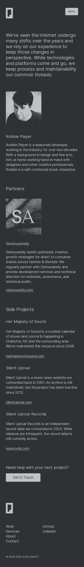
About (11, 536)
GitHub (48, 526)
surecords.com (17, 448)
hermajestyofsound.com (25, 356)
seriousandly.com (19, 290)
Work (10, 526)
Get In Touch (23, 477)
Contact (12, 541)
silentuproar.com (19, 402)
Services (12, 531)
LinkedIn (49, 531)
